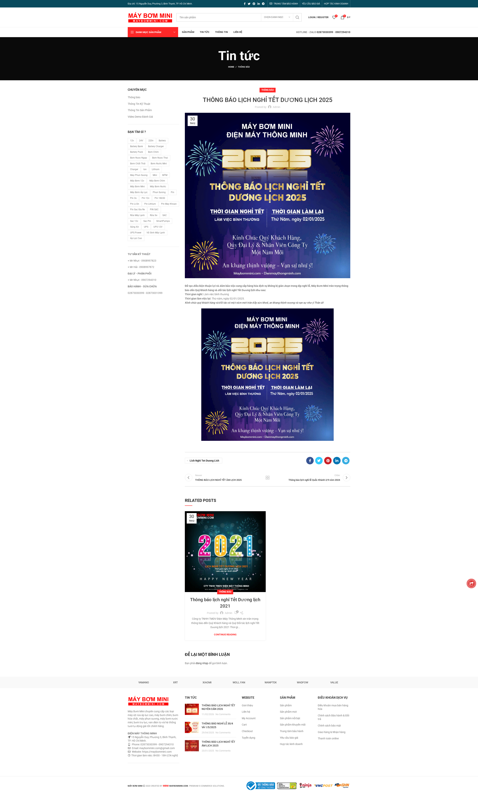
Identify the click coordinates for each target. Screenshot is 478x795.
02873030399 (325, 32)
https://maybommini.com (157, 751)
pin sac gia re (137, 209)
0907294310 (342, 32)
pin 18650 (160, 198)
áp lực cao (136, 238)
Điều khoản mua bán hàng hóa (333, 707)
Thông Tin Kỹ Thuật (139, 103)
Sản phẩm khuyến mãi (292, 724)
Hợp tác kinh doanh (291, 744)
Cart (244, 724)
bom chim (153, 152)
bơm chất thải (137, 163)
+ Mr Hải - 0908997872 (141, 266)
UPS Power (135, 232)
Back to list (267, 477)
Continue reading (225, 634)
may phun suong (139, 175)
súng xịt (134, 227)
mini (155, 175)
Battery (162, 140)
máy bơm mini (137, 186)
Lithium (155, 169)
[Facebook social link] (245, 3)
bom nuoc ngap (138, 157)
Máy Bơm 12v (137, 180)
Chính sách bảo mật (329, 725)
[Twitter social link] (249, 3)
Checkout (247, 731)
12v (132, 140)
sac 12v (134, 221)
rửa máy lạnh (137, 215)
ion (145, 169)
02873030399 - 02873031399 (145, 292)
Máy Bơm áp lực (139, 192)
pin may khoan (169, 204)
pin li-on (134, 204)
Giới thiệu (247, 705)
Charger (134, 169)
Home (231, 67)
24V (141, 140)
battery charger (156, 146)
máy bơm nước (158, 186)
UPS (146, 227)
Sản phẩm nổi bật (290, 718)
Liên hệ (246, 711)
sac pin (147, 221)
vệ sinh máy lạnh (156, 232)
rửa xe (153, 215)
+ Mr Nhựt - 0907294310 (142, 279)
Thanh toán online (328, 738)
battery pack (136, 152)
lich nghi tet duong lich (204, 460)
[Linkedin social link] (258, 3)
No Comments (223, 714)
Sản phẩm (286, 705)
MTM (164, 175)
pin (172, 192)
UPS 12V (157, 227)
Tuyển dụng (248, 737)
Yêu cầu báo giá (289, 737)
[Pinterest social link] (254, 3)
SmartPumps (163, 221)
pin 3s (133, 198)
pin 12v (145, 198)
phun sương (159, 192)
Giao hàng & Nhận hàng (331, 732)
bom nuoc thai (160, 157)
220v (150, 140)
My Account (249, 718)
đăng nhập (202, 663)
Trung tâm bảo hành (291, 731)
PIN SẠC (154, 209)
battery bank (136, 146)
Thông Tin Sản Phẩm (140, 110)
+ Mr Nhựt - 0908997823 (142, 260)
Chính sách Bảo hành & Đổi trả (333, 717)
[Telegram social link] (263, 3)
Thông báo (244, 67)
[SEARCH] (297, 17)
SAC (164, 215)
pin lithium (150, 204)
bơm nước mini (159, 163)
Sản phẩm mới (288, 711)
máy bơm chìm (157, 180)
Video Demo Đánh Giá (140, 116)
